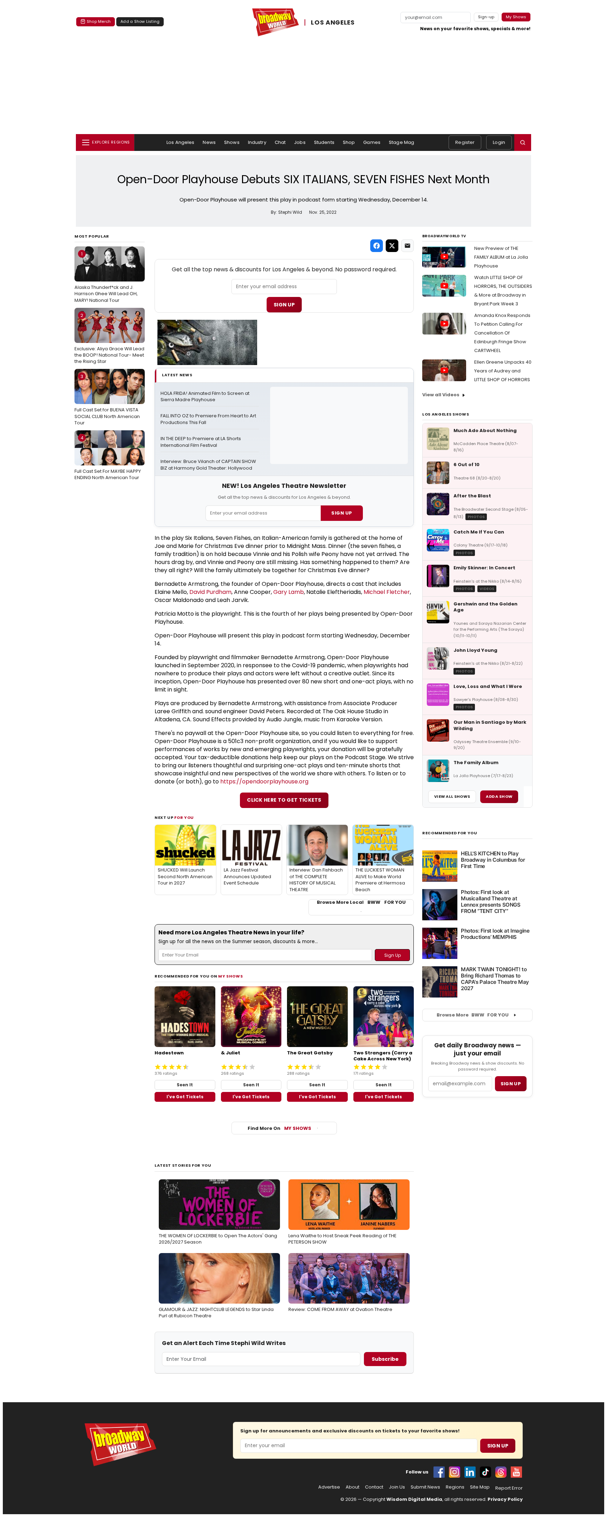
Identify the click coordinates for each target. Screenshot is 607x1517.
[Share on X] (392, 245)
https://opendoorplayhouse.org (264, 781)
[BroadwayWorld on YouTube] (516, 1472)
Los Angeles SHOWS (445, 414)
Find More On (279, 1128)
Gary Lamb (288, 592)
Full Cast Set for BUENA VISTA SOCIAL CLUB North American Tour (107, 399)
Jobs (300, 142)
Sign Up (284, 304)
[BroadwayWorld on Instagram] (454, 1472)
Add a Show (499, 796)
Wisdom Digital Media (414, 1499)
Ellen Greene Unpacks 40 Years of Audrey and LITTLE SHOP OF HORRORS (502, 371)
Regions (455, 1487)
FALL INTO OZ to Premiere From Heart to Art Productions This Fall (209, 419)
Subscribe (385, 1359)
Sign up (511, 1083)
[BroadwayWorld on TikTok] (485, 1472)
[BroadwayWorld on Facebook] (439, 1472)
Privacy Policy (505, 1499)
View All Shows (452, 796)
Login (499, 142)
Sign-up (486, 17)
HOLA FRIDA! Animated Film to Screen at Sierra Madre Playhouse (205, 396)
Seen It (185, 1085)
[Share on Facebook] (376, 245)
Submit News (425, 1487)
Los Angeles (180, 142)
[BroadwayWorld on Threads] (501, 1472)
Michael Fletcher (387, 592)
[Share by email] (407, 245)
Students (324, 142)
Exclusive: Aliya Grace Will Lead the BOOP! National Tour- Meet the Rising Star (109, 338)
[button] (522, 142)
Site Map (480, 1487)
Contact (374, 1487)
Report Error (509, 1488)
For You (184, 817)
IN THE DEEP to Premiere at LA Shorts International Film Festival (201, 442)
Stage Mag (401, 142)
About (352, 1487)
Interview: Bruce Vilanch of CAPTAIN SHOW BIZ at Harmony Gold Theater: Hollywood (209, 464)
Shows (232, 142)
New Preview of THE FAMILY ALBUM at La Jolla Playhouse (501, 257)
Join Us (397, 1487)
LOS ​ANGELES (333, 22)
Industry (257, 142)
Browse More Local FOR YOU (361, 902)
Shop (349, 142)
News (209, 142)
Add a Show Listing (139, 21)
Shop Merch (99, 21)
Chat (280, 142)
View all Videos (440, 394)
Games (371, 142)
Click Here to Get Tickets (284, 799)
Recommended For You (449, 833)
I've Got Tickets (185, 1097)
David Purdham (210, 592)
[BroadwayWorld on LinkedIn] (470, 1472)
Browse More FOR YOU (473, 1015)
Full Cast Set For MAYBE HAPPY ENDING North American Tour (107, 458)
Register (465, 142)
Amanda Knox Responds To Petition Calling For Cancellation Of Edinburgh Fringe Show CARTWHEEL (502, 333)
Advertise (329, 1487)
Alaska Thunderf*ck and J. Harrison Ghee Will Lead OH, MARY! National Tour (106, 277)
